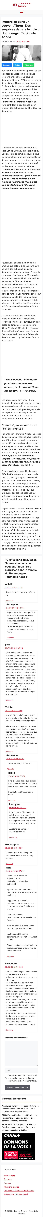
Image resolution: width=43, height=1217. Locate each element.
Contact (7, 1183)
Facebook (6, 65)
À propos (8, 1179)
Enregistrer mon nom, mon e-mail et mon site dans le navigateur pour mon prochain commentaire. (22, 1078)
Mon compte (9, 1176)
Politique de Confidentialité (16, 1194)
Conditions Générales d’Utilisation (19, 1191)
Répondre (9, 601)
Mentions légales (11, 1187)
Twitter (17, 65)
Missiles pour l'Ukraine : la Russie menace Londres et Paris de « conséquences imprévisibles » (20, 1109)
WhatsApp (29, 65)
